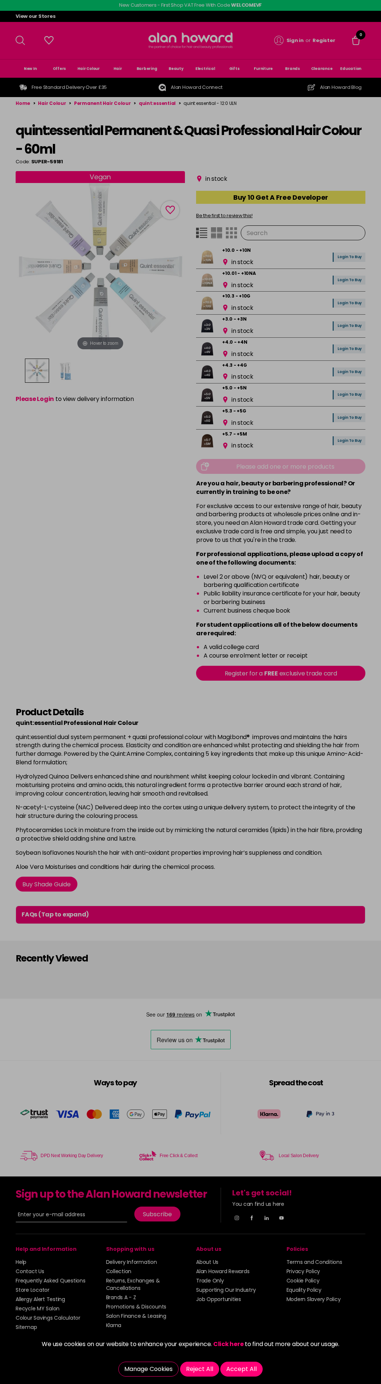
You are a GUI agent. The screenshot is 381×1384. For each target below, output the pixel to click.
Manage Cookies (148, 1369)
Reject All (199, 1369)
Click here (228, 1344)
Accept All (241, 1369)
